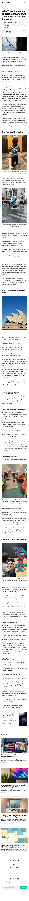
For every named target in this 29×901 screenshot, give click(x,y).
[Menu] (27, 2)
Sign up (14, 864)
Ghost (17, 867)
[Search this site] (24, 2)
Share (24, 32)
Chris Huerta (9, 31)
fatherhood (5, 8)
